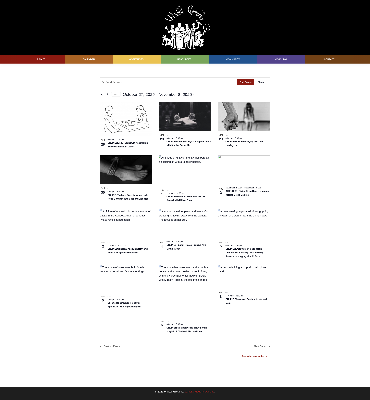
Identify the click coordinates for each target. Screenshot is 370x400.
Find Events (245, 82)
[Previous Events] (101, 94)
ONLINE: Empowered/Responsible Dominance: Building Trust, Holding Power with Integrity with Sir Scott (244, 252)
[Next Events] (107, 94)
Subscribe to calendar (253, 356)
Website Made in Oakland (199, 391)
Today (116, 94)
